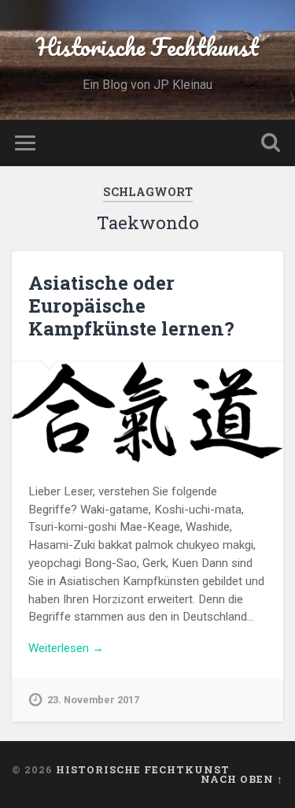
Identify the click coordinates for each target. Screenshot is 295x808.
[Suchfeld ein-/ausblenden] (270, 143)
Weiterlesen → (66, 648)
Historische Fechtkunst (147, 47)
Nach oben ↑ (242, 779)
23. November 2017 (93, 700)
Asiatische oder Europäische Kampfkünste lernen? (131, 305)
